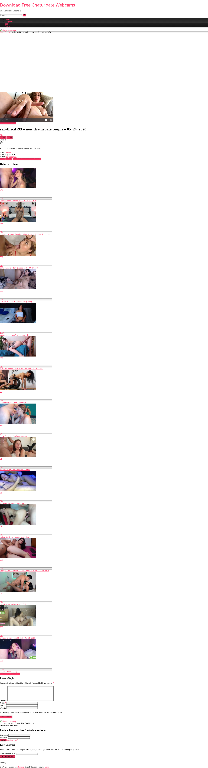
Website (3, 708)
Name (3, 703)
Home (7, 19)
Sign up (21, 767)
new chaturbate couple (21, 159)
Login (3, 740)
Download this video (8, 123)
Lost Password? (12, 740)
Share (9, 137)
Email (3, 705)
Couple (7, 32)
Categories (9, 21)
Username (4, 735)
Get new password (7, 756)
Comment (3, 701)
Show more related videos (10, 674)
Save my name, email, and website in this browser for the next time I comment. (33, 712)
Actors (7, 26)
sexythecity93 (11, 157)
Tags (6, 24)
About (3, 137)
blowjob (9, 159)
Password (3, 737)
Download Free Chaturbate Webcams (37, 5)
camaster (8, 152)
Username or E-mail (7, 754)
